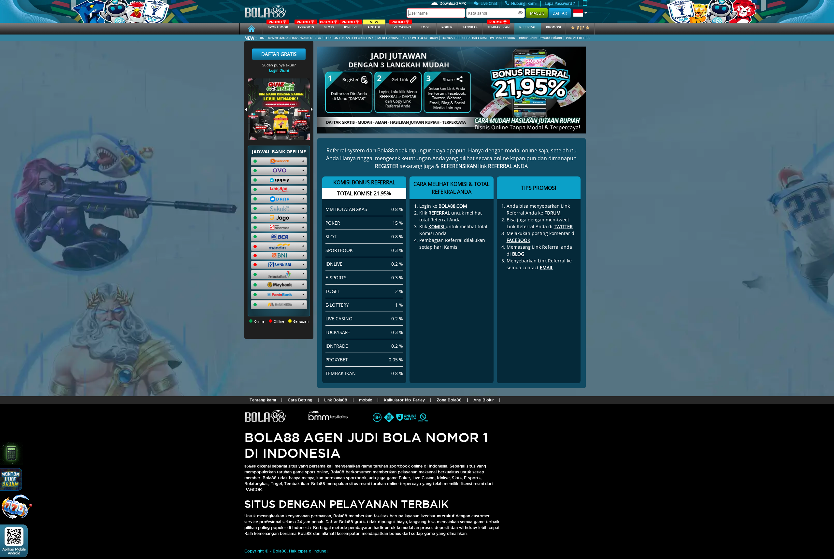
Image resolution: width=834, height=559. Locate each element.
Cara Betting (300, 400)
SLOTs (327, 26)
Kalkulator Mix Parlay (404, 400)
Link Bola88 (335, 400)
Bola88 (250, 466)
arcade (374, 26)
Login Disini (279, 70)
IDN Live (350, 26)
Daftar (560, 13)
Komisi (437, 226)
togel (426, 27)
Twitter (563, 226)
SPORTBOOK (278, 26)
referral (527, 27)
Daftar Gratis (278, 54)
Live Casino (401, 26)
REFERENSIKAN (458, 166)
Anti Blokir (483, 400)
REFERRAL (439, 213)
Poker (447, 27)
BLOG (518, 254)
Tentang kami (263, 400)
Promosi (553, 27)
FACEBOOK (518, 240)
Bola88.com (453, 206)
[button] (580, 13)
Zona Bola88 (449, 400)
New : (250, 38)
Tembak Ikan (498, 26)
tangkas (470, 27)
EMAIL (546, 267)
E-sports (305, 26)
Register (386, 166)
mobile (365, 400)
